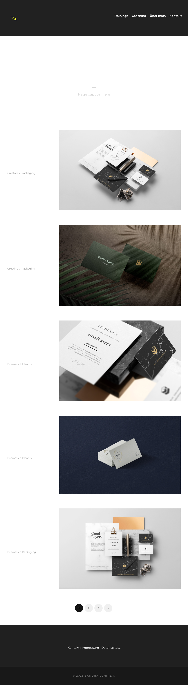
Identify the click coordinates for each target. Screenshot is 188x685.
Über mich (158, 16)
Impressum (90, 647)
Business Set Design (21, 543)
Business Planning (16, 260)
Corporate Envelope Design (25, 355)
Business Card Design (22, 449)
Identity (27, 364)
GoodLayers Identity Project (23, 164)
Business (13, 364)
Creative (12, 173)
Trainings (121, 16)
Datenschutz (110, 647)
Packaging (28, 173)
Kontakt (175, 16)
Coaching (139, 16)
